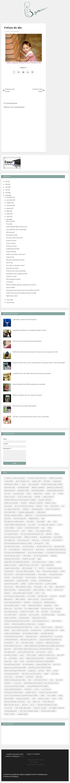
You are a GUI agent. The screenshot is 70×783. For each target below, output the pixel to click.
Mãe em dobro (10, 221)
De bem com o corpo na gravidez (16, 271)
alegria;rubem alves (9, 487)
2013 (6, 190)
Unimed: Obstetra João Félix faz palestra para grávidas (28, 384)
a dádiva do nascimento (55, 478)
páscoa (50, 652)
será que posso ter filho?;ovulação (13, 692)
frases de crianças (31, 577)
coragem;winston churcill (32, 527)
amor (54, 493)
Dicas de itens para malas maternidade (24, 406)
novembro (10, 200)
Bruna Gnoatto (55, 506)
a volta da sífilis (8, 481)
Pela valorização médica (13, 279)
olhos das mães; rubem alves (28, 639)
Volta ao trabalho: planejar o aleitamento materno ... (21, 285)
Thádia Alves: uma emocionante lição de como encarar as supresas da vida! (35, 352)
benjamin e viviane (50, 503)
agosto (9, 208)
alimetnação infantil (23, 490)
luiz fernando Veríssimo (11, 611)
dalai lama (49, 534)
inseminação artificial (24, 590)
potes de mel (56, 664)
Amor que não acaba (12, 268)
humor (51, 586)
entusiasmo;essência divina (12, 559)
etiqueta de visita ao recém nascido (28, 565)
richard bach (29, 677)
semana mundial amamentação (13, 689)
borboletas (39, 506)
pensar (22, 658)
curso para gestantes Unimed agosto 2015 (31, 534)
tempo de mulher (9, 698)
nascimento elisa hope (47, 633)
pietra (16, 661)
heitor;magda (38, 586)
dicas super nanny (59, 546)
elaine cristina (27, 555)
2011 (6, 195)
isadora (37, 593)
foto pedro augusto (17, 577)
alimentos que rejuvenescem (55, 487)
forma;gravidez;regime (55, 574)
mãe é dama (44, 611)
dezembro (10, 197)
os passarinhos (8, 642)
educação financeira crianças (12, 555)
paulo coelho (60, 655)
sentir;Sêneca (28, 689)
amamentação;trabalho (37, 490)
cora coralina (31, 524)
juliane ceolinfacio (20, 599)
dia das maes (35, 540)
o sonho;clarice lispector (11, 639)
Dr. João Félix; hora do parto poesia (55, 552)
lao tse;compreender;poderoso (12, 602)
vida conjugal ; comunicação (56, 708)
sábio (51, 680)
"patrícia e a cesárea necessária (14, 478)
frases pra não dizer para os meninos (48, 577)
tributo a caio (36, 701)
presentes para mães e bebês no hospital (40, 667)
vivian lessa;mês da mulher (48, 711)
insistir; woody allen (38, 590)
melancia (6, 624)
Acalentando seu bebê (12, 249)
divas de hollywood (14, 549)
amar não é (7, 493)
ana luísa (60, 493)
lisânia (56, 605)
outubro (9, 203)
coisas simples (41, 521)
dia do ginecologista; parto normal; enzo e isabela (18, 543)
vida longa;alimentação (10, 711)
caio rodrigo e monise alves (12, 509)
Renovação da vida (11, 235)
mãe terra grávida (34, 614)
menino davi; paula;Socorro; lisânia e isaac (23, 624)
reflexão (55, 670)
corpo (42, 527)
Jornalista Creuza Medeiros (37, 764)
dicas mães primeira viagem (12, 546)
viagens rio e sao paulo (40, 708)
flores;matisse (42, 574)
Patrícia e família (31, 655)
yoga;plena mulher (22, 714)
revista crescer (8, 677)
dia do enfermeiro (57, 540)
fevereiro (9, 302)
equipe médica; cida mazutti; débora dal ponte (16, 562)
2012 (6, 192)
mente (36, 627)
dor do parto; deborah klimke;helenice (14, 552)
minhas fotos (59, 627)
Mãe (37, 611)
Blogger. (16, 776)
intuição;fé (7, 593)
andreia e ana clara (9, 496)
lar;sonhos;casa (37, 602)
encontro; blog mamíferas (41, 555)
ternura (54, 698)
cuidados (30, 531)
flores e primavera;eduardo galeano (26, 574)
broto (46, 506)
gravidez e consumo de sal (35, 583)
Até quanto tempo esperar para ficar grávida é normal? (22, 290)
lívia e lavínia (18, 608)
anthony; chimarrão (48, 496)
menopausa (41, 624)
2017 (6, 181)
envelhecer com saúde (28, 559)
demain (56, 534)
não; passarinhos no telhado (30, 633)
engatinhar (54, 555)
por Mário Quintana (28, 664)
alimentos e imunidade (38, 487)
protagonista (32, 670)
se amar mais (17, 683)
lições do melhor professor (11, 605)
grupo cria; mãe (8, 586)
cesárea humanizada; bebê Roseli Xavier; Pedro (48, 515)
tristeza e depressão (48, 701)
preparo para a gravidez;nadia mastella (15, 667)
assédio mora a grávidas (11, 503)
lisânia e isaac (8, 608)
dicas (47, 543)
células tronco (29, 515)
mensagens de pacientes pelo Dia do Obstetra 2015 (18, 627)
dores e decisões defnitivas (35, 552)
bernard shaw (8, 506)
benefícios (24, 503)
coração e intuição (9, 527)
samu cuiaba (59, 680)
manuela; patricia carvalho (39, 618)
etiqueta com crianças (10, 565)
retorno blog (54, 673)
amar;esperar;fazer (18, 493)
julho (8, 211)
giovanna (33, 580)
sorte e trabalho (51, 695)
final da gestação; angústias (50, 571)
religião (46, 673)
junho (8, 214)
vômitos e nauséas (9, 714)
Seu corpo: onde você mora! (14, 238)
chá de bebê (7, 518)
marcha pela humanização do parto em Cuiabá (17, 621)
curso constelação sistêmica (43, 531)
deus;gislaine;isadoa (45, 537)
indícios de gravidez (10, 590)
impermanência (60, 586)
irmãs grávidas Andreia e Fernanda (23, 593)
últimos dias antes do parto (11, 704)
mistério (6, 630)
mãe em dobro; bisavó (10, 614)
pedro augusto (13, 658)
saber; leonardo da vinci (40, 680)
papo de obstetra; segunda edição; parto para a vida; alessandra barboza (33, 649)
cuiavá (23, 531)
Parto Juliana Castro (9, 652)
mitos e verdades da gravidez (20, 630)
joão (43, 593)
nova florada (58, 636)
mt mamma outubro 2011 (51, 630)
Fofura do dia (10, 257)
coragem (19, 527)
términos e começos (43, 698)
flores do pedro (8, 574)
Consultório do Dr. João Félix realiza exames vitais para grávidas (31, 373)
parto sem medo (40, 652)
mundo (62, 630)
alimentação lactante (23, 487)
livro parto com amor (47, 608)
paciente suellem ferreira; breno (13, 645)
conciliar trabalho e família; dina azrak (14, 524)
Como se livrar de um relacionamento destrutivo (26, 341)
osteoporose (39, 642)
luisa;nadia (59, 608)
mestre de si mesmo (46, 627)
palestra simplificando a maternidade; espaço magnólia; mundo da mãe (44, 645)
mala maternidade (24, 618)
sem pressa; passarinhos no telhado (14, 686)
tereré (33, 698)
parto (57, 649)
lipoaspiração (48, 605)
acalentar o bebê (36, 481)
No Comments (15, 31)
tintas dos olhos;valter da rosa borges (14, 701)
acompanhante (57, 481)
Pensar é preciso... (11, 240)
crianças (49, 527)
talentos (61, 695)
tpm (29, 701)
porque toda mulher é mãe (43, 664)
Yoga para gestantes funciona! (15, 260)
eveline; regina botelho (47, 565)
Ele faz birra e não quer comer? (15, 265)
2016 (6, 184)
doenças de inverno (27, 549)
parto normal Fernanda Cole (26, 652)
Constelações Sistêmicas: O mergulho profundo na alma (29, 330)
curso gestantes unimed (11, 534)
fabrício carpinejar (27, 568)
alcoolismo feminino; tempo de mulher (51, 484)
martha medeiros (56, 621)
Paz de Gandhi (10, 287)
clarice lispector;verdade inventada (14, 521)
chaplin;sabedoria (34, 518)
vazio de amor (8, 708)
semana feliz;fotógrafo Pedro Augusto (37, 686)
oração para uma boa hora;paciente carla (50, 639)
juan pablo (62, 596)
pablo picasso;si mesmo (52, 642)
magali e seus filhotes (10, 618)
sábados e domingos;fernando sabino (14, 680)
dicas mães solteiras (28, 546)
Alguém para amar (12, 296)
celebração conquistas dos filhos (13, 515)
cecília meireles (41, 512)
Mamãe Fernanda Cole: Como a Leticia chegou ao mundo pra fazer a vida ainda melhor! (38, 363)
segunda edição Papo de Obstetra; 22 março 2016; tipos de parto (41, 683)
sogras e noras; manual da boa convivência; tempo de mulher (21, 695)
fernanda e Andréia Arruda (54, 568)
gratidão (23, 583)
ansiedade (37, 496)
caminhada (26, 509)
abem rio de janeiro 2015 (22, 481)
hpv (45, 586)
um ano (32, 704)
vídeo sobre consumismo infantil (29, 711)
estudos (58, 562)
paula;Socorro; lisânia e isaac (46, 655)
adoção (24, 484)
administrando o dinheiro (11, 484)
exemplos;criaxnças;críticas (12, 568)
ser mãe (36, 689)
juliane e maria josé (33, 599)
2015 (6, 187)
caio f (62, 506)
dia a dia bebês (58, 537)
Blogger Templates (25, 774)
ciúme (43, 518)
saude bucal (7, 683)
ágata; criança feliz (33, 484)
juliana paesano (8, 599)
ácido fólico (47, 481)
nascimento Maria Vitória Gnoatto (13, 636)
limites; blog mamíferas (35, 605)
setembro (9, 205)
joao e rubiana (31, 596)
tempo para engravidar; (22, 698)
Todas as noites (11, 243)
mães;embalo (61, 614)
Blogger (22, 756)
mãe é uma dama (55, 611)
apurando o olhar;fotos (45, 500)
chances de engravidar (19, 518)
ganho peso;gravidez (22, 580)
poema (22, 661)
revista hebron (19, 677)
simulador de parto (31, 692)
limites (24, 605)
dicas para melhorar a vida (44, 546)
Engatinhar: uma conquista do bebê (16, 274)
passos (22, 655)
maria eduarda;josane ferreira (40, 621)
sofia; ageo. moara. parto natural (48, 692)
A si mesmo (9, 282)
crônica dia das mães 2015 (11, 531)
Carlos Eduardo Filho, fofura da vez (16, 227)
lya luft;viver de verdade (27, 611)
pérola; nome (8, 661)
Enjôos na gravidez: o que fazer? (15, 254)
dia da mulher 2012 (9, 540)
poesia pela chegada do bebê (12, 664)
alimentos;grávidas (9, 490)
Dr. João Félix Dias (14, 774)
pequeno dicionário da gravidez (35, 658)
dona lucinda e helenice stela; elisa (56, 549)
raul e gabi (41, 670)
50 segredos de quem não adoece (37, 478)
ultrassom (25, 704)
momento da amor (36, 630)
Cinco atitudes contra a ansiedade (16, 229)
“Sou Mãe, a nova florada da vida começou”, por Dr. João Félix (30, 416)
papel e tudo (7, 649)
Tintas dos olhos (11, 251)
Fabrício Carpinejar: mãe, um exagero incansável (27, 395)
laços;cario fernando (47, 599)
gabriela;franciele (9, 580)
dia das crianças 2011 (23, 540)
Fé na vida (9, 224)
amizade (47, 493)
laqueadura (27, 602)
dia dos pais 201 (38, 543)
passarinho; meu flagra (10, 655)
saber (29, 680)
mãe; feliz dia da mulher (48, 614)
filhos (38, 571)
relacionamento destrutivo (11, 673)
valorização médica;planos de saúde (47, 704)
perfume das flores (52, 658)
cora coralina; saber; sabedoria (46, 524)
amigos (29, 493)
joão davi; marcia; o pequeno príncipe (14, 596)
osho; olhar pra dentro (27, 642)
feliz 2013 (41, 568)
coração (60, 524)
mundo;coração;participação (12, 633)
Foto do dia (9, 262)
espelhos (51, 562)
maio (8, 216)
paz (5, 658)
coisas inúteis (30, 521)
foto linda (7, 577)
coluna (55, 521)
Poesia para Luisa (11, 246)
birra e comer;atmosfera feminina (24, 506)
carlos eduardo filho (9, 512)
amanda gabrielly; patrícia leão (55, 490)
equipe (39, 559)
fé (35, 568)
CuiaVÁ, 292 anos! (11, 276)
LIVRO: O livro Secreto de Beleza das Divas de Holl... (21, 293)
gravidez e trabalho (51, 583)
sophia (42, 695)
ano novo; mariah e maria (25, 496)
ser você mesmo (46, 689)
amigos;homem (38, 493)
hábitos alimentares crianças (24, 586)
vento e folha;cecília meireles (23, 708)
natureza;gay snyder (31, 636)
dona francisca (40, 549)
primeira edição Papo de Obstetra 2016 (15, 670)
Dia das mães (45, 540)
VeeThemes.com (42, 774)
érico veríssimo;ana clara (39, 562)
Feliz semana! (10, 232)
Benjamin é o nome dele (36, 503)
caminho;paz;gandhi (37, 509)
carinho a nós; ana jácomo (52, 509)
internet (49, 590)
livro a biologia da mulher (32, 608)
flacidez (63, 571)
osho (17, 642)
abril (8, 219)
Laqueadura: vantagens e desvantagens (24, 319)
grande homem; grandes (11, 583)
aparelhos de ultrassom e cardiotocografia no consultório (20, 500)
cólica (48, 521)
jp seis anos (53, 596)
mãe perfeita (22, 614)
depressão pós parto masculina (13, 537)
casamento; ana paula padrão (26, 512)
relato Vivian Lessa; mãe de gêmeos (31, 673)
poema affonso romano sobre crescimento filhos (40, 661)
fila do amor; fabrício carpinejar (25, 571)
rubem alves (39, 677)
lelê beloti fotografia (49, 602)
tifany (60, 698)
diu (5, 549)
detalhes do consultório (30, 537)
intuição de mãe (58, 590)
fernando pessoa (9, 571)
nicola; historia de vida (46, 636)
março (8, 300)
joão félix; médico (43, 596)
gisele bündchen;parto (45, 580)
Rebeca (48, 670)
